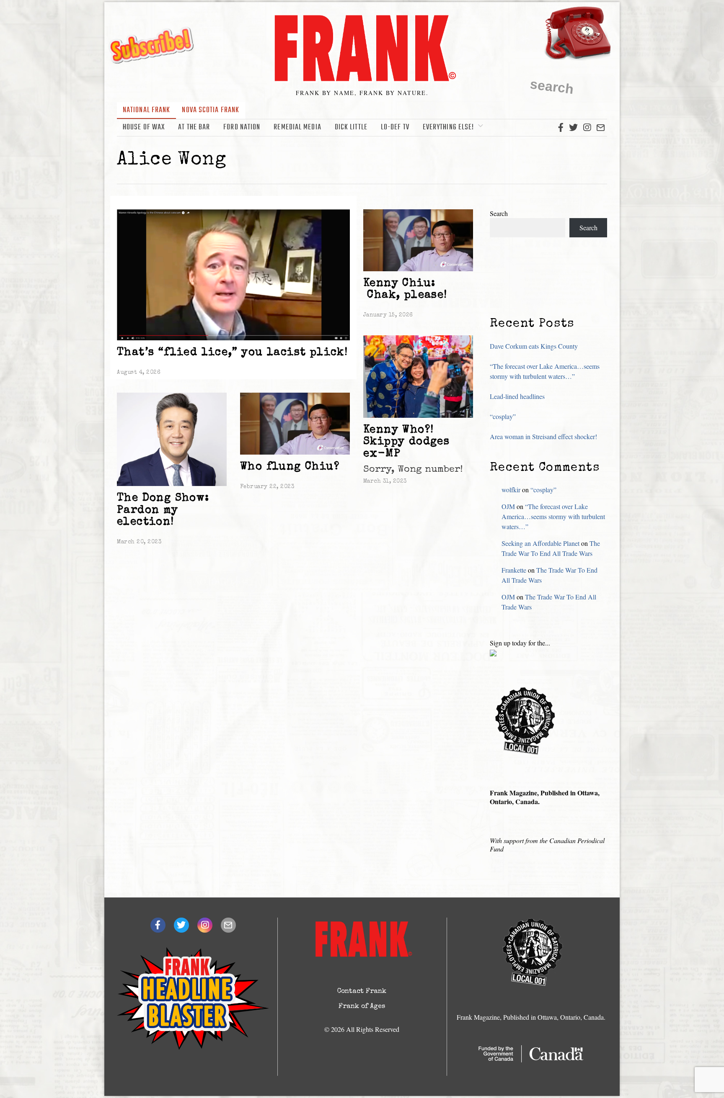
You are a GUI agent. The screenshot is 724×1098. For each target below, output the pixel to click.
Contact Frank (361, 991)
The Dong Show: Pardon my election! (163, 510)
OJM (508, 506)
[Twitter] (573, 128)
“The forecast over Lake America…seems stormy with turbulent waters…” (553, 516)
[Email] (600, 128)
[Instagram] (587, 128)
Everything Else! (448, 127)
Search (499, 213)
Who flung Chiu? (289, 467)
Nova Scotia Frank (210, 110)
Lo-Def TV (395, 127)
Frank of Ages (362, 1006)
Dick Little (351, 127)
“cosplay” (503, 416)
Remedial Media (297, 127)
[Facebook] (561, 128)
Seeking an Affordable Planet (540, 543)
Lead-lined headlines (517, 396)
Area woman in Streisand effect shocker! (543, 436)
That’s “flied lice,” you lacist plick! (232, 352)
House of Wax (144, 127)
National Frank (146, 110)
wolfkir (511, 489)
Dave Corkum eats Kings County (534, 346)
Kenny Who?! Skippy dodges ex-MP (406, 442)
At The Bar (194, 127)
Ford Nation (241, 127)
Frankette (514, 570)
